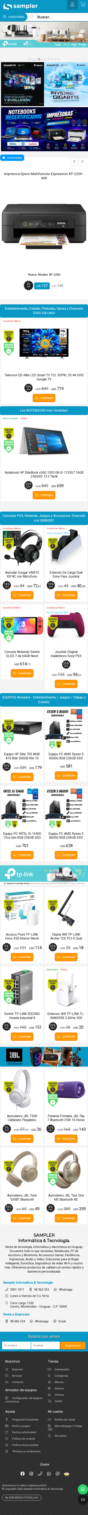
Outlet (58, 1401)
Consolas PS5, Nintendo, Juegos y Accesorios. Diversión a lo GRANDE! (44, 518)
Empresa (17, 1369)
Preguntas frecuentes (24, 1419)
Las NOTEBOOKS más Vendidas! (44, 410)
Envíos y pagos (20, 1425)
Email (62, 1321)
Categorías (61, 1375)
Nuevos (59, 1388)
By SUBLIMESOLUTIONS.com (21, 1497)
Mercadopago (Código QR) (65, 1427)
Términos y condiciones (26, 1451)
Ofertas (59, 1394)
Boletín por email (64, 1419)
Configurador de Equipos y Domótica (24, 1399)
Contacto (17, 1382)
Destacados (61, 1369)
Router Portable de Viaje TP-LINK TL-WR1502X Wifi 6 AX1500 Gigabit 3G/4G (44, 176)
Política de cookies (23, 1438)
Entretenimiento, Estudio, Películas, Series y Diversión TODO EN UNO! (44, 311)
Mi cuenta (60, 1435)
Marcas (59, 1382)
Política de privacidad (24, 1445)
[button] (29, 59)
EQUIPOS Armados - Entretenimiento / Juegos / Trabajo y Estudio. (44, 699)
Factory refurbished (23, 1432)
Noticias (16, 1375)
